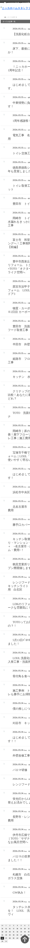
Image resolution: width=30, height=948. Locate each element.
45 (13, 935)
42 (2, 935)
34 (25, 932)
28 (2, 932)
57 (6, 938)
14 (2, 928)
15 (6, 928)
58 (10, 938)
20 (25, 928)
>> (6, 941)
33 (21, 932)
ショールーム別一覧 (13, 2)
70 (2, 941)
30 (10, 932)
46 (17, 935)
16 (9, 928)
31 (13, 932)
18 (17, 928)
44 (10, 935)
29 (6, 932)
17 (13, 928)
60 (17, 938)
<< (2, 925)
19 (21, 928)
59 (13, 938)
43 (6, 935)
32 (17, 932)
